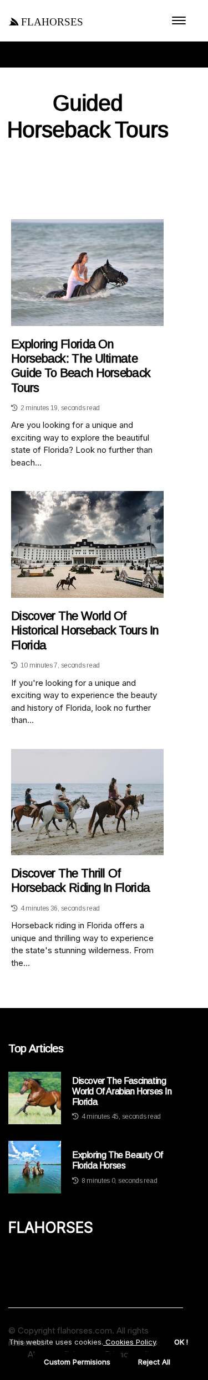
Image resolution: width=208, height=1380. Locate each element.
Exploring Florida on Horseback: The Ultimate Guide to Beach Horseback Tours (80, 366)
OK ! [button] (181, 1341)
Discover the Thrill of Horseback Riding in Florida (80, 880)
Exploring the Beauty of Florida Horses (117, 1160)
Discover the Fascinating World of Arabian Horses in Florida (122, 1091)
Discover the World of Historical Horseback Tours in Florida (85, 630)
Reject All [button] (154, 1361)
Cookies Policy (129, 1341)
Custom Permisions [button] (77, 1361)
